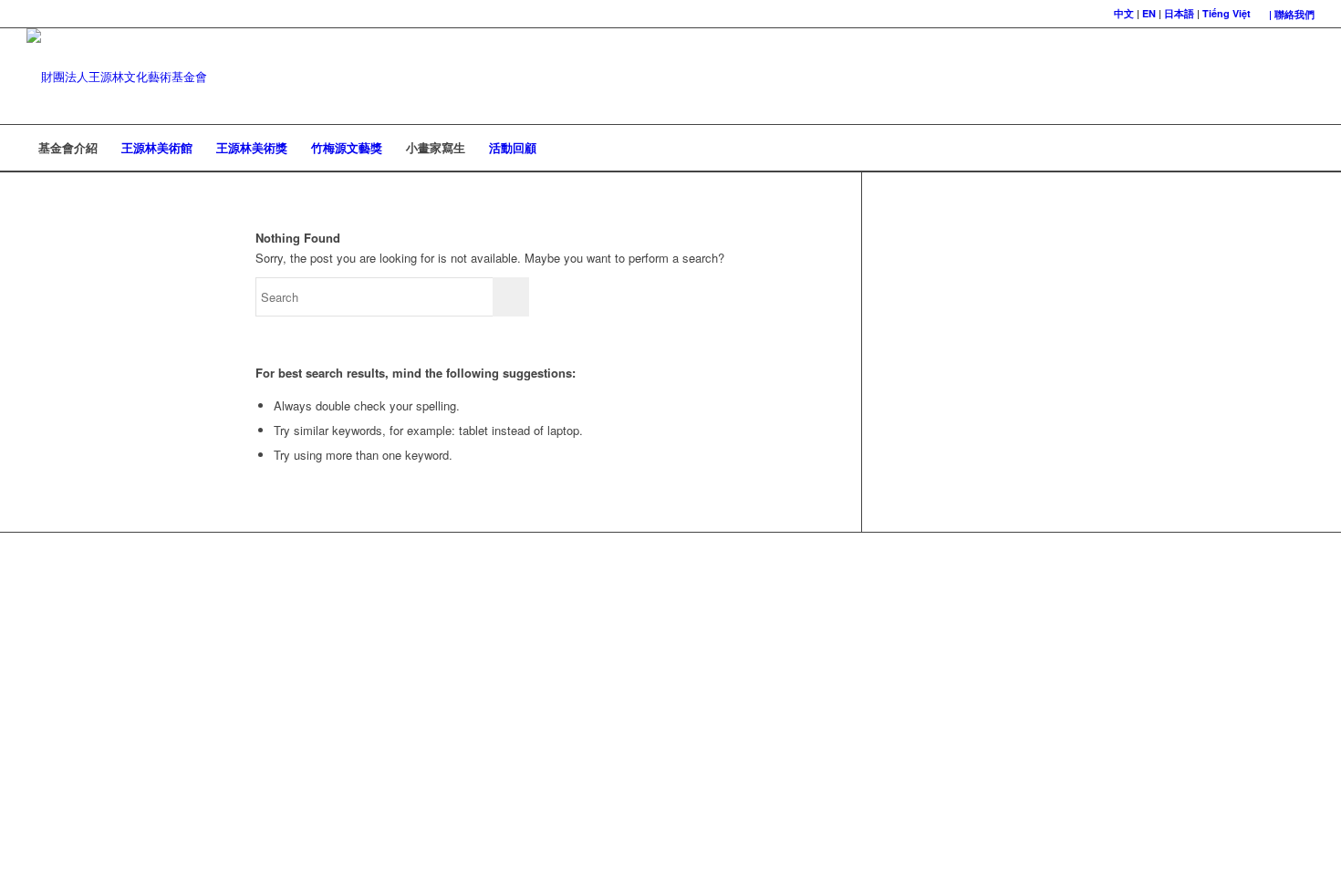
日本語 (1179, 13)
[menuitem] (1287, 14)
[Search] (1303, 148)
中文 (1124, 13)
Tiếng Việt (1226, 13)
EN (1149, 13)
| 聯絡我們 (1292, 14)
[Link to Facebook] (1273, 76)
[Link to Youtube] (1301, 76)
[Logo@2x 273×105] (116, 76)
